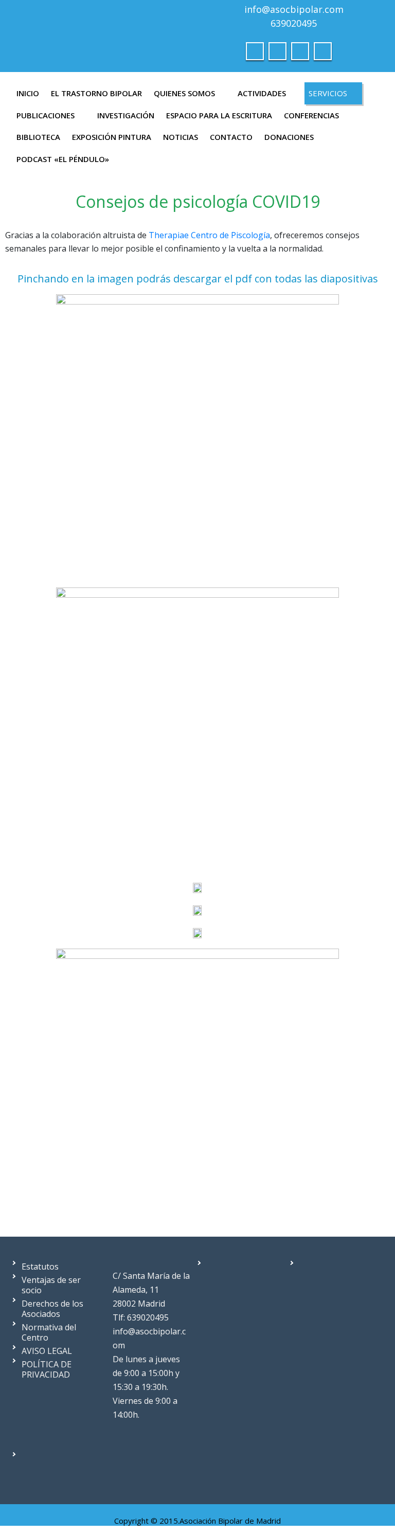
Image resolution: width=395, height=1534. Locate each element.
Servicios (328, 93)
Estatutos (40, 1266)
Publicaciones (45, 115)
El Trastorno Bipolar (96, 93)
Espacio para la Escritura (219, 115)
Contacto (231, 137)
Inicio (27, 93)
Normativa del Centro (49, 1332)
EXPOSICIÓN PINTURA (111, 137)
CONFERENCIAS (311, 115)
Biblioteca (38, 137)
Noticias (180, 137)
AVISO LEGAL (47, 1351)
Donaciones (289, 137)
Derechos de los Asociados (52, 1308)
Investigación (125, 115)
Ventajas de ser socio (51, 1285)
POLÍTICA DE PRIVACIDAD (46, 1369)
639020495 (294, 23)
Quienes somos (184, 93)
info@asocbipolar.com (294, 9)
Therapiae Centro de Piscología (209, 235)
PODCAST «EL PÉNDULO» (62, 159)
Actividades (262, 93)
